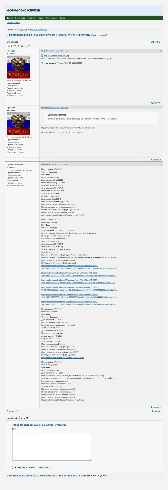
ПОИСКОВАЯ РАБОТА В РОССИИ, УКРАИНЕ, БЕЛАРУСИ (61, 35)
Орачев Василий (15, 164)
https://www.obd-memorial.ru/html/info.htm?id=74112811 (63, 128)
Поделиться (46, 51)
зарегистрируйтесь (39, 29)
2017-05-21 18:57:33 (59, 51)
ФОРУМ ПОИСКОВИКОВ (20, 35)
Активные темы (13, 23)
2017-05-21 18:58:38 (59, 107)
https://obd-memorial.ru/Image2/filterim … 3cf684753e (62, 400)
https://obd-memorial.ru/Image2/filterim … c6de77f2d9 (62, 215)
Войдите (23, 29)
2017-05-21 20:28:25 (59, 164)
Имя (14, 429)
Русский (11, 51)
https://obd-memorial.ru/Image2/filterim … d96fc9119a (62, 358)
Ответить (155, 42)
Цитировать (156, 103)
